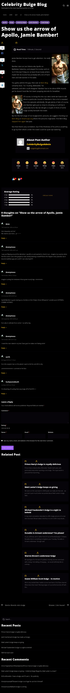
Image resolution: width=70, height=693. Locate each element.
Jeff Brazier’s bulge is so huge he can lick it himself (27, 681)
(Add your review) (48, 195)
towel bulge (44, 22)
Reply (3, 238)
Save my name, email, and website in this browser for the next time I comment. (28, 441)
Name (3, 432)
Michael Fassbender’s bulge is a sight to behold (43, 511)
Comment (5, 411)
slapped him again (19, 121)
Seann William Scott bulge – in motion (42, 579)
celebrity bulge (21, 22)
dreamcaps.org (27, 119)
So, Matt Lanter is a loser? (48, 671)
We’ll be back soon (7, 653)
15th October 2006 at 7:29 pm (8, 275)
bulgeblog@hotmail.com (39, 148)
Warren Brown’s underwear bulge (40, 556)
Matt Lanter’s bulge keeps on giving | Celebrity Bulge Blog (19, 671)
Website (50, 432)
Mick (8, 224)
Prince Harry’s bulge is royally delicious (43, 464)
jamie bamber (33, 22)
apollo (5, 22)
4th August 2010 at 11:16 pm (8, 360)
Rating (3, 425)
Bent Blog (44, 83)
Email (27, 432)
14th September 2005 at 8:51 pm (9, 250)
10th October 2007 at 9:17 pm (8, 339)
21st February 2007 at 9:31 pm (9, 296)
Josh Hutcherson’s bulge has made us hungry (15, 637)
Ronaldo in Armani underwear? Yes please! (44, 533)
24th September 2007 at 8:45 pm (9, 319)
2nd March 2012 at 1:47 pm (8, 385)
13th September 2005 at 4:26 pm (9, 227)
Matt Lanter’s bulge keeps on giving (41, 487)
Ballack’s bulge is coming (18, 687)
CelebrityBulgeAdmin (9, 43)
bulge (11, 22)
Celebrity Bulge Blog (24, 4)
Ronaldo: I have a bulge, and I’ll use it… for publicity (22, 676)
